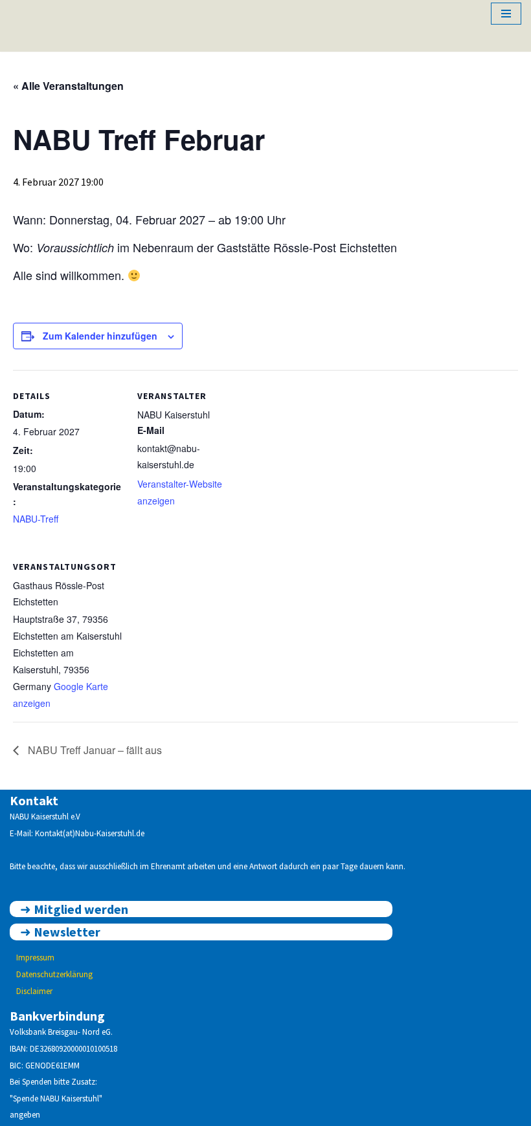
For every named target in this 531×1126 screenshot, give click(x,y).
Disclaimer (34, 991)
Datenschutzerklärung (54, 974)
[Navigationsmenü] (506, 14)
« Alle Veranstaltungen (68, 85)
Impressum (35, 957)
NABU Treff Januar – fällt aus (93, 749)
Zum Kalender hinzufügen (100, 335)
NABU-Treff (35, 518)
